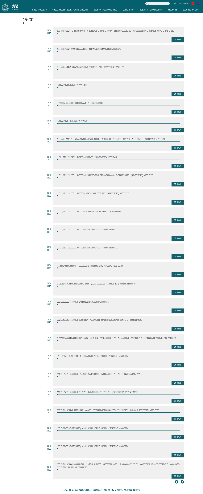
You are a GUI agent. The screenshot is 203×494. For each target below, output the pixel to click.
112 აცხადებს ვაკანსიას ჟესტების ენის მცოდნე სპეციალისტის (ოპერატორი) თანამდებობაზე (97, 392)
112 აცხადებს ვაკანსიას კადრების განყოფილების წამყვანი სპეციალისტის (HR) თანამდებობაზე (99, 374)
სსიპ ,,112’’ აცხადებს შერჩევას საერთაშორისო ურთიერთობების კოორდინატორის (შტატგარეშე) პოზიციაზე (105, 175)
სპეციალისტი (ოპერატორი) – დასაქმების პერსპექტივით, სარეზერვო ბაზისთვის (92, 356)
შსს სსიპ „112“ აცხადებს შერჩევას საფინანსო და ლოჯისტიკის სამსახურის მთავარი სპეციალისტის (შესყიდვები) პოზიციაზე (111, 139)
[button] (180, 3)
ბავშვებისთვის (191, 10)
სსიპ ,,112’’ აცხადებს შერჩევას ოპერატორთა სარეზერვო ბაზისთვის (87, 229)
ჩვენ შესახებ (39, 10)
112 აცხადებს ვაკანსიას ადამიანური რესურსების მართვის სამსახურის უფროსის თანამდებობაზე (99, 320)
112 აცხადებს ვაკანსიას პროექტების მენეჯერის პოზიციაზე (83, 301)
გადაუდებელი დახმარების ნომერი (70, 10)
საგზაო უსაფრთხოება (105, 10)
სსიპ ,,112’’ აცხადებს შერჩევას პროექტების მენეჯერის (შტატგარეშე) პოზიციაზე (93, 193)
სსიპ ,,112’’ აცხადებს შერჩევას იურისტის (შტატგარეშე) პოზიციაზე (87, 157)
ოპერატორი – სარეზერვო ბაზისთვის (73, 121)
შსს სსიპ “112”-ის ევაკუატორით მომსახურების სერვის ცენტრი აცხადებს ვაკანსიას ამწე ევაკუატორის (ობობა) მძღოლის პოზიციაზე (115, 31)
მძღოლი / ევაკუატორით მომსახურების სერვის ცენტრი (81, 103)
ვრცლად (177, 39)
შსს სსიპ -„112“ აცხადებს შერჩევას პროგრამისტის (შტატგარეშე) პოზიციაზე (91, 67)
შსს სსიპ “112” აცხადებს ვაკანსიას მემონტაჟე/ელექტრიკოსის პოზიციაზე (89, 49)
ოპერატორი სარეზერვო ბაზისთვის (72, 85)
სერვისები (128, 10)
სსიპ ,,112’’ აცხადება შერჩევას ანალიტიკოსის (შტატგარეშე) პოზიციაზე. (89, 211)
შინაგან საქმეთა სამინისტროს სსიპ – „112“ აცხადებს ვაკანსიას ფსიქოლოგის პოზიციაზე (96, 283)
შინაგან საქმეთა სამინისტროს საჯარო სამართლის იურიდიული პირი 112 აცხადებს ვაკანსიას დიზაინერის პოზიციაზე (108, 410)
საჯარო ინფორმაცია (151, 10)
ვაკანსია (172, 10)
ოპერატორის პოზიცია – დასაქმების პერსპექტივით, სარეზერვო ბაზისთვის (90, 265)
